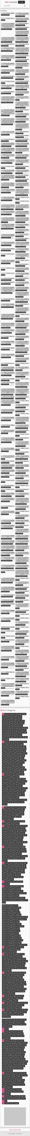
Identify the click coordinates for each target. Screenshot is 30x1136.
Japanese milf (6, 895)
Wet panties (8, 146)
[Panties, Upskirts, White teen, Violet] (22, 283)
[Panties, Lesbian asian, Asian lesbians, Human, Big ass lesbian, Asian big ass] (8, 39)
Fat (3, 830)
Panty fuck (22, 25)
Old (6, 1003)
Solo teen (5, 1070)
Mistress (14, 982)
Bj (16, 746)
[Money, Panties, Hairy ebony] (22, 476)
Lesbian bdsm (16, 963)
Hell (21, 543)
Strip (24, 227)
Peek (26, 141)
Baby (8, 753)
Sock (8, 1056)
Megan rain (22, 398)
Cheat (22, 795)
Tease (21, 538)
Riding (21, 1033)
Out (21, 67)
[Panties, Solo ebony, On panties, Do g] (22, 622)
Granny (16, 846)
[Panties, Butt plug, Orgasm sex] (22, 521)
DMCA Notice (19, 1133)
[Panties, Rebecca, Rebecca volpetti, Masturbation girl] (22, 319)
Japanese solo (6, 910)
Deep (4, 814)
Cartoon (22, 774)
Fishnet (25, 842)
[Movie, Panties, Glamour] (8, 382)
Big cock (23, 751)
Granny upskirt (23, 290)
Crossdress (10, 790)
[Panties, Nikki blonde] (22, 430)
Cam (10, 802)
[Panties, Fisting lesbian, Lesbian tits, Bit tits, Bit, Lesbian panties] (22, 651)
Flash (24, 830)
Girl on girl (22, 215)
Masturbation (14, 977)
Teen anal (5, 1080)
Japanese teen (24, 900)
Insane (21, 94)
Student (4, 1045)
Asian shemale (12, 732)
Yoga (11, 1103)
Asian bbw (5, 735)
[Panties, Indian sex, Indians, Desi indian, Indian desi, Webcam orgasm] (8, 402)
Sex (2, 365)
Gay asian (24, 856)
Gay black (8, 550)
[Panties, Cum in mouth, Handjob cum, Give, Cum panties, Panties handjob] (22, 325)
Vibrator (21, 1091)
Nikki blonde (22, 432)
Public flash (22, 121)
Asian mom (23, 730)
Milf (24, 972)
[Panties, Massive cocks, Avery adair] (8, 558)
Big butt (10, 772)
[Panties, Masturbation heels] (22, 97)
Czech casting (20, 802)
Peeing (10, 468)
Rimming (16, 1033)
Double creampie (24, 53)
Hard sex (25, 428)
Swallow (12, 1056)
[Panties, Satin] (8, 44)
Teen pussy (22, 334)
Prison (22, 1022)
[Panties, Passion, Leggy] (8, 600)
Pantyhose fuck (6, 1014)
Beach (8, 748)
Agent (25, 737)
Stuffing (7, 15)
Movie (3, 384)
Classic (12, 793)
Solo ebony (22, 625)
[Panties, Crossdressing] (22, 27)
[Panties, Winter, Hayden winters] (8, 155)
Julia (17, 370)
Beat (7, 596)
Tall (3, 1075)
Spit (17, 1056)
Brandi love (5, 751)
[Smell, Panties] (22, 438)
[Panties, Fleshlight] (22, 278)
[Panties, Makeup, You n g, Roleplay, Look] (22, 230)
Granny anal (19, 849)
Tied (13, 1080)
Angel (25, 732)
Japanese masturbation (18, 926)
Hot (23, 872)
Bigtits (18, 758)
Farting (20, 830)
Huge (24, 865)
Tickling (12, 1075)
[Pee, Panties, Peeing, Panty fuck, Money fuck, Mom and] (8, 465)
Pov (17, 1014)
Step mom (5, 1054)
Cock (17, 800)
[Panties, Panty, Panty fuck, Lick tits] (22, 274)
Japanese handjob (7, 907)
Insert (25, 89)
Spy (8, 1050)
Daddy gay (21, 812)
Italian (21, 881)
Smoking (18, 1052)
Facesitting (5, 828)
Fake (19, 833)
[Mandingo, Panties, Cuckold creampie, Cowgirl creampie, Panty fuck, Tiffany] (22, 71)
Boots (17, 21)
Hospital (4, 870)
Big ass (13, 746)
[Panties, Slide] (8, 672)
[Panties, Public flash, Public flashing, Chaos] (22, 119)
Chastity (4, 790)
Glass (7, 51)
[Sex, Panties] (8, 363)
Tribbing (18, 1080)
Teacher (11, 1073)
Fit (23, 45)
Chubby (16, 781)
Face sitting (14, 837)
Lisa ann (22, 954)
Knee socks (18, 177)
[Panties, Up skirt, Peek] (22, 139)
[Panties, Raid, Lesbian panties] (8, 64)
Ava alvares (8, 280)
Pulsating (11, 568)
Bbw (6, 741)
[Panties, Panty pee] (8, 282)
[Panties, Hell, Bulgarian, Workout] (22, 541)
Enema (6, 821)
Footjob (7, 826)
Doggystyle (22, 423)
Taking (21, 670)
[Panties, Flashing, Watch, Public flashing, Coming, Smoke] (22, 39)
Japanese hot (8, 29)
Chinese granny (6, 779)
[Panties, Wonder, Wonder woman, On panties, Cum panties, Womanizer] (22, 547)
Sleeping (13, 1043)
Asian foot (5, 728)
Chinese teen (15, 786)
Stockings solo (23, 394)
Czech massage (6, 786)
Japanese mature (15, 895)
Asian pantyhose (19, 35)
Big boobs (22, 755)
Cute (23, 788)
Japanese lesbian (19, 886)
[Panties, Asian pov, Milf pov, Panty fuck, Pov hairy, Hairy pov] (8, 325)
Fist (10, 828)
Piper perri (5, 1026)
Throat (22, 1082)
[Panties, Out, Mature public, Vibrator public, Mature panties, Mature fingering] (22, 65)
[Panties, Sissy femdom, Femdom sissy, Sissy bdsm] (8, 410)
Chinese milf (17, 788)
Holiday (21, 79)
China (11, 774)
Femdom (21, 826)
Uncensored (18, 1089)
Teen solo (22, 1084)
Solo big (7, 501)
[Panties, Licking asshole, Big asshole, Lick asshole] (22, 144)
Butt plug (22, 523)
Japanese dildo (15, 928)
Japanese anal (6, 891)
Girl (25, 849)
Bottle (21, 89)
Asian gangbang (23, 728)
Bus (3, 744)
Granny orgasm (20, 858)
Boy (9, 746)
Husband (18, 874)
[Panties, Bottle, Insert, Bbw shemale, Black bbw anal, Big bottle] (22, 87)
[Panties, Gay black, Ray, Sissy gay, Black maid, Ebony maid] (8, 547)
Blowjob (13, 748)
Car (25, 781)
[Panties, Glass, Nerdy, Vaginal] (8, 48)
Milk (16, 972)
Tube (21, 111)
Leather (7, 72)
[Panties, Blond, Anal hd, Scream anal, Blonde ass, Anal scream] (8, 206)
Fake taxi (21, 837)
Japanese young (6, 945)
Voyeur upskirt (23, 181)
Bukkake (24, 748)
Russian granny (6, 1038)
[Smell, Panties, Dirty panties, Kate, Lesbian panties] (8, 449)
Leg (7, 961)
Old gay (25, 1003)
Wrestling (16, 1096)
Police (4, 1016)
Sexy (19, 1054)
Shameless (22, 483)
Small (23, 1047)
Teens (17, 1082)
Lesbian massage (16, 958)
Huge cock (12, 877)
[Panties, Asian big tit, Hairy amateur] (8, 86)
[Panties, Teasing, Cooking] (8, 348)
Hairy (20, 863)
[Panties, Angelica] (22, 636)
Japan (17, 195)
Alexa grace (11, 737)
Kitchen (4, 949)
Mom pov (5, 993)
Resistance (8, 487)
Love (10, 963)
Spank (22, 1040)
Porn (4, 1019)
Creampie (11, 776)
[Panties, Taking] (22, 668)
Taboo (25, 1075)
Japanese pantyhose (20, 898)
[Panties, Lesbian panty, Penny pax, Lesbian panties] (22, 155)
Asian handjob (9, 528)
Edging (7, 823)
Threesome (5, 1077)
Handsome (5, 865)
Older (16, 1005)
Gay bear (5, 860)
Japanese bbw (14, 893)
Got (26, 483)
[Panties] (8, 18)
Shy (3, 1068)
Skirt (22, 1061)
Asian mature (6, 725)
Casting (23, 779)
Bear (11, 744)
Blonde (8, 762)
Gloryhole (11, 856)
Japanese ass (23, 919)
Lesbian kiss (19, 968)
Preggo (9, 1012)
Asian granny (6, 723)
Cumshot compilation (15, 795)
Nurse (10, 996)
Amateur (12, 723)
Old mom (21, 1005)
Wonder (22, 550)
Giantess (7, 300)
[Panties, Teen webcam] (22, 59)
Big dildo (18, 760)
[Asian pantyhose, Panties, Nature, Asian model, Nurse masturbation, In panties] (22, 32)
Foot (11, 826)
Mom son (10, 975)
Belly (4, 762)
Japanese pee (15, 919)
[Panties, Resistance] (8, 485)
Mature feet (11, 993)
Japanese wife (22, 893)
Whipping (22, 1096)
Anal (6, 714)
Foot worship (9, 830)
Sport (23, 1054)
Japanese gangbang (16, 914)
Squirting (5, 1047)
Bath (15, 767)
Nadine (25, 459)
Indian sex (8, 405)
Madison (22, 496)
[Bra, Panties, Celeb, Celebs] (22, 610)
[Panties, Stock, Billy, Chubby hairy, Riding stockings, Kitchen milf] (22, 244)
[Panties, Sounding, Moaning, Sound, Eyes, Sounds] (22, 343)
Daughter (5, 809)
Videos (21, 468)
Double (4, 812)
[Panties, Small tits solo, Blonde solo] (8, 171)
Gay (17, 116)
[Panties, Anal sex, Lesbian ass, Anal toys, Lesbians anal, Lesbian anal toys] (22, 641)
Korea (11, 947)
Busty (18, 767)
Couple (22, 793)
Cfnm (20, 786)
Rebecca (22, 321)
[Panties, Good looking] (22, 587)
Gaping (14, 858)
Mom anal (10, 986)
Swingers (21, 1056)
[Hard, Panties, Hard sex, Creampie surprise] (22, 425)
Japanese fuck (23, 945)
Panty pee (8, 284)
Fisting (15, 826)
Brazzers (11, 741)
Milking (8, 982)
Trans (7, 1075)
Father (15, 830)
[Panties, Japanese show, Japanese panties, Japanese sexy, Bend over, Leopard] (8, 580)
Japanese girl (24, 917)
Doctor (16, 807)
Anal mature (5, 739)
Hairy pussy (22, 107)
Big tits (23, 746)
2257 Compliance (11, 1133)
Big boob (5, 772)
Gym (15, 853)
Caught (17, 793)
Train (8, 1082)
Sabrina (21, 356)
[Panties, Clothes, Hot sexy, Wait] (8, 132)
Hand (14, 867)
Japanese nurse (16, 912)
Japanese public (6, 921)
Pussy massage (23, 666)
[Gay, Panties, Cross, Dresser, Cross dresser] (22, 114)
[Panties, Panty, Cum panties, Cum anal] (22, 582)
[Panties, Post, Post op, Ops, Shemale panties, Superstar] (8, 541)
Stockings (24, 1043)
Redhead (22, 1036)
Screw (7, 695)
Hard (17, 428)
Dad (20, 807)
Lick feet (13, 968)
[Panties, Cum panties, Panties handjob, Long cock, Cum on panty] (8, 439)
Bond (21, 305)
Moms (3, 704)
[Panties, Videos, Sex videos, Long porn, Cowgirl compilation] (22, 465)
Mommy (24, 984)
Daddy (11, 807)
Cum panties (8, 442)
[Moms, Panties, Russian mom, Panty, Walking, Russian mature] (8, 702)
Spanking (13, 1040)
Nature (7, 641)
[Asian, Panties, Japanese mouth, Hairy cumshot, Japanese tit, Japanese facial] (22, 531)
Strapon (10, 1045)
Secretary (13, 1059)
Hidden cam (11, 874)
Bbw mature (21, 762)
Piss (26, 1009)
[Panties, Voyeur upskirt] (22, 179)
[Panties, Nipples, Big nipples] (8, 627)
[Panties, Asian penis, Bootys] (22, 249)
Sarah (21, 1068)
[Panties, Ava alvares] (8, 278)
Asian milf (12, 725)
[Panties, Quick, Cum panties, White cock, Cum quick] (22, 553)
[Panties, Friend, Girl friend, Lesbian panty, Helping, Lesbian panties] (22, 294)
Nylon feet (20, 996)
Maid (22, 979)
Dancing (22, 814)
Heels (11, 863)
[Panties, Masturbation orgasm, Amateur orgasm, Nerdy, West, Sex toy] (22, 605)
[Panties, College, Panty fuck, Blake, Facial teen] (22, 337)
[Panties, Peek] (8, 336)
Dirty (12, 819)
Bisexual (13, 753)
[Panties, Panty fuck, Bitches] (8, 248)
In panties (8, 621)
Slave (14, 1045)
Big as (26, 694)
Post (7, 543)
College (21, 339)
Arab (24, 714)
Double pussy (23, 563)
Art (18, 730)
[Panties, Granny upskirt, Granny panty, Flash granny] (22, 288)
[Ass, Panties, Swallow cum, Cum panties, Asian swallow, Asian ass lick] (22, 150)
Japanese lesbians (16, 924)
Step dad (8, 1068)
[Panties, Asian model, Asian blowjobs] (8, 494)
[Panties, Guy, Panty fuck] (8, 396)
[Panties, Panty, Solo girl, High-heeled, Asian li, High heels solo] (8, 226)
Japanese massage (23, 195)
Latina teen (22, 446)
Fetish (4, 837)
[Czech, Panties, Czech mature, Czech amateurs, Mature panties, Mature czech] (22, 206)
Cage (14, 802)
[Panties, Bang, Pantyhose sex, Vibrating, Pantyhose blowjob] (22, 161)
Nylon (3, 187)
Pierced (4, 1022)
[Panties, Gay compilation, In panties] (22, 299)
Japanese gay (14, 891)
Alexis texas (19, 725)
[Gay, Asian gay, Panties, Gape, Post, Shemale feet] (8, 368)
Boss (4, 753)
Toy (10, 1080)
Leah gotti (5, 965)
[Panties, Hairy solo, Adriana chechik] (8, 190)
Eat (18, 823)
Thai (20, 1073)
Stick (12, 78)
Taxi (21, 1075)
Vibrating (22, 592)
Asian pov (8, 327)
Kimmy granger (16, 949)
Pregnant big (11, 1022)
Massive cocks (9, 560)
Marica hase (5, 984)
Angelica (22, 637)
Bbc (25, 741)
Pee (2, 468)
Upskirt (3, 380)
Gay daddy (7, 846)
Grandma (5, 851)
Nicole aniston (10, 998)
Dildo (24, 807)
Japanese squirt (5, 318)
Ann (6, 433)
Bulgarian (25, 543)
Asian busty (11, 735)
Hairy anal (5, 874)
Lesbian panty (23, 157)
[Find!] (24, 5)
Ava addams (12, 718)
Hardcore (19, 867)
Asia (23, 721)
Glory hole (5, 856)
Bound (11, 765)
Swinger (12, 1050)
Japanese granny (16, 907)
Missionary (13, 989)
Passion (7, 601)
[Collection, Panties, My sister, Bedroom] (22, 14)
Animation (15, 716)
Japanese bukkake (16, 942)
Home (9, 872)
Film (7, 835)
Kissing (9, 949)
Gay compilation (23, 302)
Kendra (14, 951)
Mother (4, 975)
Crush (21, 601)
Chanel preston (20, 783)
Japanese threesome (17, 940)
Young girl (16, 1103)
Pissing (20, 1012)
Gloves (19, 851)
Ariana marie (22, 681)
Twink (16, 1084)
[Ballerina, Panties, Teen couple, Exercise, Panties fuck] (22, 268)
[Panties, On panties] (8, 91)
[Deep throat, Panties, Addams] (8, 330)
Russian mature (14, 1031)
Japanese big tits (15, 910)
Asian (17, 533)
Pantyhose (13, 1009)
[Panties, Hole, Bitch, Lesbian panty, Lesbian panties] (22, 359)
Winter (7, 157)
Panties (3, 15)
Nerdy (10, 51)
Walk (26, 568)
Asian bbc (5, 718)
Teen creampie (10, 1084)
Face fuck (20, 840)
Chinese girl (5, 795)
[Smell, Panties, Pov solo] (22, 81)
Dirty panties (22, 57)
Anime (14, 714)
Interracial (11, 881)
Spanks (18, 1059)
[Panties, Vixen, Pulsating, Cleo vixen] (8, 566)
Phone (8, 1016)
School (13, 1047)
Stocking (19, 1043)
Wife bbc (5, 1098)
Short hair (11, 1063)
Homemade (12, 865)
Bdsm (15, 741)
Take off (7, 78)
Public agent (13, 1019)
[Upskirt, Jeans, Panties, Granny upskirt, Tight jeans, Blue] (22, 384)
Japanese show (9, 582)
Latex (11, 954)
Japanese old (18, 129)
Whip (9, 1098)
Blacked (4, 746)
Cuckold (17, 776)
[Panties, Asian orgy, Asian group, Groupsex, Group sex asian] (8, 57)
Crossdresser (10, 781)
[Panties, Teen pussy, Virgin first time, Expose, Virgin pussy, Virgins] (22, 331)
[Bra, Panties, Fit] (22, 44)
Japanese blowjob (7, 926)
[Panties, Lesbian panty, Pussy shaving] (8, 198)
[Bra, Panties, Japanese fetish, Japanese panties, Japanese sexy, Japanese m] (8, 219)
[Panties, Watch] (22, 131)
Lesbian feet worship (14, 961)
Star (4, 1066)
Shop (8, 1059)
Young (6, 1103)
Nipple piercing (19, 998)
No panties (22, 376)
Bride (4, 748)
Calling (7, 477)
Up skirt (21, 141)
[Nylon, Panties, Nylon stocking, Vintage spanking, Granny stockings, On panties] (8, 184)
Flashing (22, 42)
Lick (3, 961)
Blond (7, 209)
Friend (21, 296)
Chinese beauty (6, 797)
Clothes (7, 134)
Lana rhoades (6, 968)
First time (12, 835)
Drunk (3, 650)
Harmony (8, 263)
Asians (21, 187)
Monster (5, 979)
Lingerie (23, 963)
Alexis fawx (15, 728)
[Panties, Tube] (22, 109)
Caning (21, 781)
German (10, 851)
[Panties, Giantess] (8, 299)
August (21, 236)
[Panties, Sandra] (22, 489)
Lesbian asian (9, 42)
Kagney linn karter (7, 951)
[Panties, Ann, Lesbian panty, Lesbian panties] (8, 431)
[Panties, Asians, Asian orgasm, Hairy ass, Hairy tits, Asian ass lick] (22, 184)
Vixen (7, 568)
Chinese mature (12, 783)
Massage (11, 972)
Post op (10, 543)
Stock (21, 246)
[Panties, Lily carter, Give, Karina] (8, 304)
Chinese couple (15, 797)
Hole (21, 361)
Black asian (5, 765)
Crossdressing (23, 29)
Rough (3, 179)
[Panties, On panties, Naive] (22, 166)
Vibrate (4, 1094)
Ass (16, 152)
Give (12, 307)
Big (20, 746)
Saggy (10, 1054)
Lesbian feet (19, 956)
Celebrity (5, 783)
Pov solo (25, 83)
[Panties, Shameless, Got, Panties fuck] (22, 481)
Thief (4, 1082)
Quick (21, 555)
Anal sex (22, 644)
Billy (24, 246)
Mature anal (11, 979)
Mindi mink (22, 222)
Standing (5, 1061)
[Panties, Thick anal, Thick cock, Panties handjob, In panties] (22, 255)
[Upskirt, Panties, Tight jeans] (8, 378)
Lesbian (7, 954)
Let (20, 685)
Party (25, 1012)
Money (17, 478)
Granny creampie (7, 858)
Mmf (19, 989)
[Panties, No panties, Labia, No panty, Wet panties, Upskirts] (22, 374)
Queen (6, 1029)
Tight (4, 1087)
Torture (11, 1077)
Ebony (11, 821)
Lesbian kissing (12, 965)
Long (25, 968)
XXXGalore (11, 2)
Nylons (15, 1000)
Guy (6, 398)
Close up (5, 804)
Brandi (21, 527)
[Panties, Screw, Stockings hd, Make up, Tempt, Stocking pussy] (8, 693)
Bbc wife (21, 741)
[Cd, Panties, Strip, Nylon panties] (22, 225)
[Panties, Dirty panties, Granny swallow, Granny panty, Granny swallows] (22, 309)
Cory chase (5, 802)
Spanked (19, 1045)
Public (22, 1009)
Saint (21, 173)
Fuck (23, 833)
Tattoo (16, 1077)
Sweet (7, 659)
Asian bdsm (18, 735)
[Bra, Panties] (8, 506)
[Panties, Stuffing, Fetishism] (8, 13)
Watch (26, 42)
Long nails (22, 598)
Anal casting (8, 214)
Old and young (12, 1007)
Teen (6, 1073)
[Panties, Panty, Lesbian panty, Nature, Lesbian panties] (8, 512)
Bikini (4, 760)
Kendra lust (17, 947)
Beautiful (18, 751)
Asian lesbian (8, 650)
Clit (26, 788)
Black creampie (13, 769)
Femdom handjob (12, 840)
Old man (15, 1003)
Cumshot (10, 788)
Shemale (7, 1040)
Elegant (21, 137)
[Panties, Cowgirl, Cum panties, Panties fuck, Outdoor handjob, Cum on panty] (8, 589)
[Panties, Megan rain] (22, 396)
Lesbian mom (21, 965)
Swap (13, 1068)
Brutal (12, 760)
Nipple (15, 996)
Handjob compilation (19, 870)
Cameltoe (8, 605)
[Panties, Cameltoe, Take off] (8, 604)
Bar (26, 753)
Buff (10, 538)
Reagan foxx (6, 1033)
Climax (7, 462)
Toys (4, 1084)
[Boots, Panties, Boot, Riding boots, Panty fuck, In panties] (22, 19)
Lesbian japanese (7, 970)
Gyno (14, 849)
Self (17, 1066)
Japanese (7, 886)
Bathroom (16, 772)
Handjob (16, 863)
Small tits (17, 1061)
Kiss (22, 947)
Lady (7, 420)
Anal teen (5, 737)
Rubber (10, 1036)
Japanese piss (6, 917)
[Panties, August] (22, 234)
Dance (6, 807)
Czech (17, 209)
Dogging (16, 814)
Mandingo (18, 74)
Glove (15, 851)
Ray (12, 550)
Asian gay (7, 370)
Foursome (14, 844)
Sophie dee (5, 1063)
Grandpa (5, 849)
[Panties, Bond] (22, 304)
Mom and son (6, 977)
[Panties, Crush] (22, 600)
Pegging (4, 1012)
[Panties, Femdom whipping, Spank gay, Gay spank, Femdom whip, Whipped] (8, 685)
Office (9, 1003)
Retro (11, 1033)
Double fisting (6, 819)
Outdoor (5, 1005)
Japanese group (15, 921)
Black (7, 744)
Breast (20, 765)
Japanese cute (16, 931)
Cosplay (16, 774)
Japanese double (6, 933)
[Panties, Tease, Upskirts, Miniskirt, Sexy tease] (22, 536)
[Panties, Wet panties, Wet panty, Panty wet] (8, 243)
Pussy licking (10, 1024)
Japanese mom (6, 888)
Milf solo (17, 661)
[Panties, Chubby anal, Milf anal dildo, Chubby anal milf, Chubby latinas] (8, 150)
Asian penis (22, 251)
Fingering (11, 842)
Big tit (20, 769)
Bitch (25, 361)
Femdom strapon (7, 844)
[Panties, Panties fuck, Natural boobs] (8, 373)
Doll (9, 812)
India (17, 881)
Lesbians (5, 956)
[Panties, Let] (22, 683)
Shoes (18, 1047)
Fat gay (4, 840)
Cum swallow (23, 800)
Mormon (14, 991)
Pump (15, 1024)
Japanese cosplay (7, 912)
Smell (17, 83)
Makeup (22, 232)
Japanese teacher (5, 115)
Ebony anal (13, 823)
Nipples (7, 628)
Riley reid (16, 1036)
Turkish (24, 1073)
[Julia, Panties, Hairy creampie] (22, 368)
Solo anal (18, 1063)
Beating (10, 596)
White (13, 1098)
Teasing (7, 349)
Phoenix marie (22, 1024)
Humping (5, 879)
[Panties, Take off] (22, 452)
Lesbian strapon (6, 958)
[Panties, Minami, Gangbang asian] (8, 611)
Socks (4, 1050)
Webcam (11, 1096)
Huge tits (5, 872)
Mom (6, 972)
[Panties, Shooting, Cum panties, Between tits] (22, 515)
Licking (21, 459)
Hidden (25, 863)
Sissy (9, 1047)
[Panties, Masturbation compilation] (8, 456)
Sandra (21, 491)
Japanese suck (15, 945)
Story (4, 1056)
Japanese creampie (15, 917)
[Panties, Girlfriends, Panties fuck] (8, 355)
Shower (23, 1052)
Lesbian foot (11, 956)
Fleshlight (22, 280)
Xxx (6, 1101)
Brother (13, 758)
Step (9, 1052)
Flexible (15, 833)
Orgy (9, 1005)
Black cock (13, 762)
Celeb (24, 612)
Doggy (15, 816)
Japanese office (19, 352)
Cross (24, 116)
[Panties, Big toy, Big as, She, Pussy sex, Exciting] (22, 692)
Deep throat (4, 332)
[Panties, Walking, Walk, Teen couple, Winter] (22, 566)
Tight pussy (9, 1087)
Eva (3, 823)
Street (4, 1059)
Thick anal (22, 258)
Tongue (12, 1082)
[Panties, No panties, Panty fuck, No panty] (8, 521)
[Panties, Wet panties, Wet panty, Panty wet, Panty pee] (8, 144)
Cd (16, 227)
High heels (19, 865)
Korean (6, 947)
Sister (4, 1043)
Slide (7, 673)
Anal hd (11, 209)
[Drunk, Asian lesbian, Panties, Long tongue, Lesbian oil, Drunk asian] (8, 648)
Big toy (21, 694)
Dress (19, 816)
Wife (6, 1096)
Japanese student (7, 924)
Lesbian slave (24, 961)
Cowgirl (7, 591)
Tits (20, 1077)
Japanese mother (7, 928)
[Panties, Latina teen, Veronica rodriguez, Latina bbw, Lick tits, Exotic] (22, 443)
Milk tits (21, 986)
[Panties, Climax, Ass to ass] (8, 461)
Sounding (22, 345)
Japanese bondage (7, 931)
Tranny (17, 1075)
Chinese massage (7, 800)
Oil (12, 1005)
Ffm (22, 835)
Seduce (10, 1070)
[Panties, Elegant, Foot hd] (22, 135)
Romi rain (5, 1036)
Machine (18, 979)
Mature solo (17, 984)
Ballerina (18, 271)
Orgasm (20, 1003)
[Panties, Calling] (8, 475)
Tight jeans (8, 344)
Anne (20, 716)
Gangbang (22, 846)
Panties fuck (8, 375)
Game (24, 851)
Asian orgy (8, 60)
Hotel (24, 867)
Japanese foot (4, 293)
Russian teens (9, 163)
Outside (19, 1007)
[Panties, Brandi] (22, 525)
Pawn (10, 1026)
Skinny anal (8, 237)
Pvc (6, 667)
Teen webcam (23, 61)
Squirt (17, 504)
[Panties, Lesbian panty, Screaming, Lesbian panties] (22, 631)
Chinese (7, 774)
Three (22, 1080)
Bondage (21, 744)
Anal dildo (19, 732)
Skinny (24, 1045)
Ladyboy (16, 954)
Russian (7, 1031)
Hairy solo (8, 192)
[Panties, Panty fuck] (22, 23)
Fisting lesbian (23, 654)
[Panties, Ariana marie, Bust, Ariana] (22, 679)
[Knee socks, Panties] (22, 175)
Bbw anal (12, 751)
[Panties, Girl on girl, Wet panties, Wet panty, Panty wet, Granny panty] (22, 213)
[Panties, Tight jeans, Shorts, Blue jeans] (8, 342)
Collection (18, 16)
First (4, 835)
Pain (7, 1019)
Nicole (4, 998)
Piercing (21, 1014)
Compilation (17, 779)
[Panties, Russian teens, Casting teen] (8, 160)
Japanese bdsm (5, 124)
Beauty (3, 473)
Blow (23, 767)
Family (14, 828)
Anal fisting (8, 716)
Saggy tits (24, 1063)
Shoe (13, 1052)
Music (11, 984)
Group (9, 849)
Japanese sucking (7, 942)
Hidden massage (17, 872)
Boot (25, 21)
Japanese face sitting (7, 935)
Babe (22, 758)
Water (23, 1098)
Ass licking (5, 732)
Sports (25, 1061)
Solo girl (11, 228)
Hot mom (10, 870)
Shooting (22, 518)
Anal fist (19, 721)
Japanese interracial (7, 938)
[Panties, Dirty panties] (22, 55)
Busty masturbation (7, 767)
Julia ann (21, 891)
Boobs (8, 758)
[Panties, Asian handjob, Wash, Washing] (8, 526)
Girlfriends (8, 357)
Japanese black (6, 893)
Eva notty (22, 821)
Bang (21, 164)
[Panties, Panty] (8, 139)
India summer (6, 884)
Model (4, 982)
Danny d (22, 809)
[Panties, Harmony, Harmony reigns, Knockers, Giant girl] (8, 261)
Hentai (6, 863)
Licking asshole (23, 146)
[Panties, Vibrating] (22, 591)
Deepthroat (16, 809)
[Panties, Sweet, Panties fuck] (8, 657)
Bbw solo (5, 755)
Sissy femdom (9, 412)
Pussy (13, 1014)
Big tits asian (23, 240)
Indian (6, 881)
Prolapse (15, 1012)
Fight (4, 833)
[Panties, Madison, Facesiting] (22, 494)
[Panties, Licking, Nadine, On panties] (22, 456)
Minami (7, 613)
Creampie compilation (20, 790)
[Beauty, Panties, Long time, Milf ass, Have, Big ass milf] (8, 470)
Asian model (8, 496)
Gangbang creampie (7, 853)
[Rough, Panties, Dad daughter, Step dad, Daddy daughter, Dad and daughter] (8, 177)
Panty (7, 141)
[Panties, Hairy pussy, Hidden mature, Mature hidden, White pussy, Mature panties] (22, 104)
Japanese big (17, 935)
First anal (5, 842)
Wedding (19, 1098)
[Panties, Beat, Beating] (8, 595)
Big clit (8, 760)
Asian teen (13, 730)
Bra (16, 45)
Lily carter (8, 307)
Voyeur (15, 1091)
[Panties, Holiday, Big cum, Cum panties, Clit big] (22, 77)
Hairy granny (20, 877)
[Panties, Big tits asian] (22, 238)
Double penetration (7, 816)
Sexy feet (21, 1050)
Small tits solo (9, 173)
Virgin (6, 1091)
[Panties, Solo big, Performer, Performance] (8, 499)
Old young (5, 1007)
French (17, 835)
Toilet (15, 1073)
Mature (20, 972)
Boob (24, 769)
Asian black (18, 718)
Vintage (11, 1091)
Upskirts (22, 285)
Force (23, 828)
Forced (19, 828)
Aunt (10, 728)
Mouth (16, 986)
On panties (8, 93)
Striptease (10, 1061)
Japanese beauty (6, 919)
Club (14, 800)
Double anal (9, 814)
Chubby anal (8, 152)
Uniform (12, 1089)
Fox (15, 842)
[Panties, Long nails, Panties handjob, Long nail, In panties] (22, 595)
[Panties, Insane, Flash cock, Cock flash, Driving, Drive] (22, 92)
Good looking (23, 589)
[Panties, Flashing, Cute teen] (8, 425)
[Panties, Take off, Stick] (8, 76)
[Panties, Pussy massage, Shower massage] (22, 663)
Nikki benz (5, 1000)
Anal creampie (6, 730)
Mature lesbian (6, 989)
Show (23, 1059)
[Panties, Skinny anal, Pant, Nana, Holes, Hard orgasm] (8, 235)
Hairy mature (6, 877)
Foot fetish (9, 833)
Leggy (11, 601)
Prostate (17, 1022)
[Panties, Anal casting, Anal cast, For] (8, 212)
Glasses (19, 853)
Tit (9, 420)
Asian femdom (19, 737)
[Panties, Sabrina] (22, 354)
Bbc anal (16, 755)
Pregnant (7, 1009)
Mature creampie (7, 991)
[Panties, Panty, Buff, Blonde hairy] (8, 536)
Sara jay (4, 1052)
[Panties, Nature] (8, 640)
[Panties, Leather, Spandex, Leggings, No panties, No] (8, 70)
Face (25, 835)
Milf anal (24, 989)
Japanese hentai (17, 938)
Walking (21, 568)
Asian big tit (8, 88)
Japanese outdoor (7, 940)
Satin (7, 45)
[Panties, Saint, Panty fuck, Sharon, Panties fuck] (22, 171)
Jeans (21, 387)
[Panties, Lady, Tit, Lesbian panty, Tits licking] (8, 418)
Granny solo (18, 856)
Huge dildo (9, 867)
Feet (26, 826)
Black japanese (19, 753)
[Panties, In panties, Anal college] (8, 618)
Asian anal (12, 721)
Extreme (16, 821)
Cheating (5, 788)
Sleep (17, 1040)
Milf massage (21, 991)
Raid (7, 66)
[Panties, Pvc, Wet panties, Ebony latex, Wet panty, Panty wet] (8, 664)
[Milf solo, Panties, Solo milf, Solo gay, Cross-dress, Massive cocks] (22, 658)
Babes (21, 772)
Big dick (10, 755)
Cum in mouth (23, 327)
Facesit (20, 844)
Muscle (22, 975)
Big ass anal (5, 769)
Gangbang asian (9, 394)
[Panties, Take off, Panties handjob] (8, 553)
